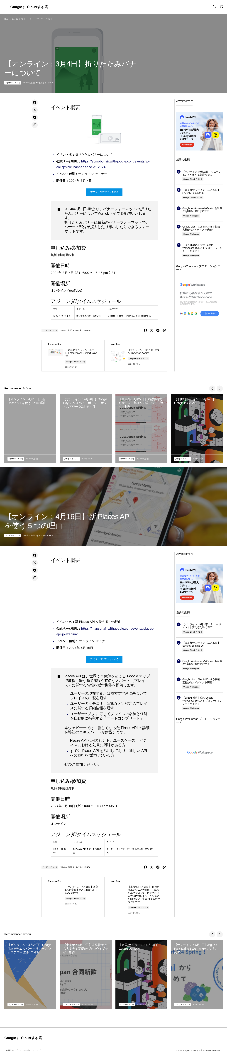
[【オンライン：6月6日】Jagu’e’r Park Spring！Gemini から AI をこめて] (197, 974)
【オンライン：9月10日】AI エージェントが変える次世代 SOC (201, 173)
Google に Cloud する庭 (29, 7)
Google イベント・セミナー (23, 19)
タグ (39, 1050)
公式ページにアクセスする (104, 192)
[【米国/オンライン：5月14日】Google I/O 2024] (197, 428)
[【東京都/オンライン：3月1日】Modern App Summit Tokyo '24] (73, 355)
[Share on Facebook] (34, 102)
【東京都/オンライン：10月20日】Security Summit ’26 (201, 191)
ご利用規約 (9, 1050)
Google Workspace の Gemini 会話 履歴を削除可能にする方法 (202, 210)
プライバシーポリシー (25, 1050)
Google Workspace (191, 216)
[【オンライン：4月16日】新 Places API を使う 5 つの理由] (30, 428)
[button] (5, 7)
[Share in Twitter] (34, 110)
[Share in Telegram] (34, 117)
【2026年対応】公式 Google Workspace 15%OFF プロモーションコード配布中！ (202, 248)
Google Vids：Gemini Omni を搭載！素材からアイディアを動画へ (202, 228)
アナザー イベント (44, 19)
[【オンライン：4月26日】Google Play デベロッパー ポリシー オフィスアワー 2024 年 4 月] (86, 428)
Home (7, 19)
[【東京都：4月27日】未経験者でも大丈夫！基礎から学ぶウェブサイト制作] (141, 428)
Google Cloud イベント (75, 361)
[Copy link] (34, 125)
